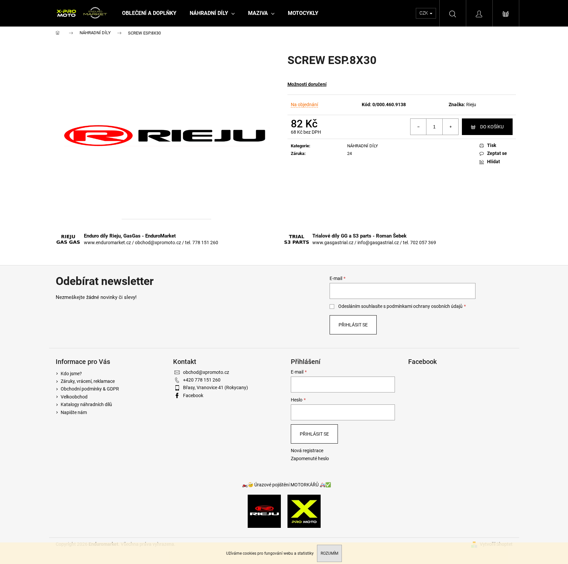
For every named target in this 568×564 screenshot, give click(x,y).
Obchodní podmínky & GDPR (90, 388)
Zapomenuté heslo (310, 458)
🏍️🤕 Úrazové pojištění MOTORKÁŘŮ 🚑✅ (286, 484)
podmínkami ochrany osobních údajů (425, 306)
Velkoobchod (74, 396)
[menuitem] (149, 13)
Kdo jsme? (71, 373)
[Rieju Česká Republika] (264, 511)
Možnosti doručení (307, 84)
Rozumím (329, 553)
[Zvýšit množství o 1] (450, 127)
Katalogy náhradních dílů (86, 404)
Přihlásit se (353, 324)
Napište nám (74, 412)
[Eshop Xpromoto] (304, 511)
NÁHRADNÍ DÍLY (362, 145)
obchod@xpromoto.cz (206, 372)
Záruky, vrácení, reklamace (88, 381)
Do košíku (492, 126)
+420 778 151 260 (202, 380)
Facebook (193, 395)
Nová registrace (307, 450)
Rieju (471, 104)
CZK (424, 13)
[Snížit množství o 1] (418, 127)
